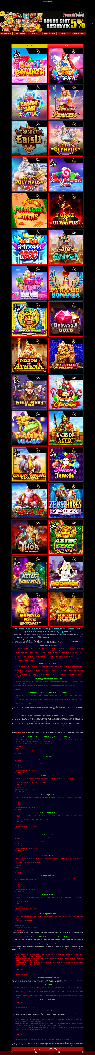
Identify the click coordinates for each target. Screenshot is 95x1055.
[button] (2, 24)
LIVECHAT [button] (83, 1054)
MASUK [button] (12, 1054)
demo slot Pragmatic (20, 732)
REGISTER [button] (35, 1054)
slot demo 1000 (76, 636)
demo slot (25, 634)
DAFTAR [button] (29, 46)
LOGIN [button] (65, 46)
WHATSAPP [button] (59, 1054)
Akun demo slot (16, 640)
